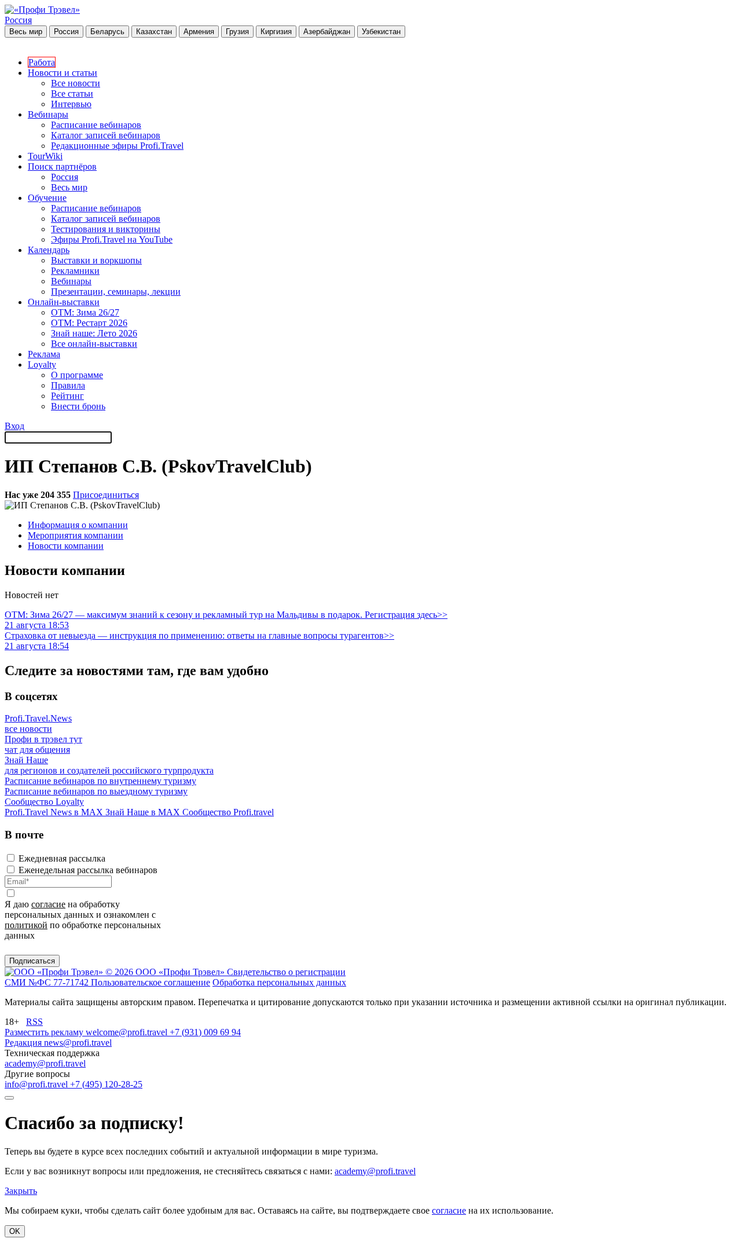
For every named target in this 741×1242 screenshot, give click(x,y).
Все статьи (72, 93)
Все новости (75, 83)
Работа (41, 62)
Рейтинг (67, 396)
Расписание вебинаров (96, 125)
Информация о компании (78, 525)
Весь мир (25, 31)
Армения (199, 31)
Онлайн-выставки (64, 302)
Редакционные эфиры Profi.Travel (117, 146)
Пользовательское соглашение (150, 982)
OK (14, 1231)
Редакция (24, 1042)
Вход (14, 426)
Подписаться (32, 961)
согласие (48, 904)
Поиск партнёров (62, 166)
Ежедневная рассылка (62, 858)
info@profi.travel (37, 1084)
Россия (18, 20)
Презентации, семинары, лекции (116, 291)
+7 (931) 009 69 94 (205, 1032)
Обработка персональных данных (279, 982)
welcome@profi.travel (128, 1032)
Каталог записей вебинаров (105, 135)
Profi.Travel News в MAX (55, 812)
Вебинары (48, 114)
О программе (77, 375)
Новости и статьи (62, 73)
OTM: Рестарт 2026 (89, 323)
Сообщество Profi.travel (228, 812)
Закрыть (21, 1191)
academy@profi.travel (45, 1063)
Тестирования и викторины (105, 229)
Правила (68, 385)
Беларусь (107, 31)
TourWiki (45, 156)
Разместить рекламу (45, 1032)
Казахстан (154, 31)
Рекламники (75, 271)
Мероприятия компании (75, 535)
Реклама (44, 354)
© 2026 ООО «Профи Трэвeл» (166, 972)
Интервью (71, 104)
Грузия (237, 31)
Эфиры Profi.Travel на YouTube (112, 239)
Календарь (48, 250)
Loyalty (42, 364)
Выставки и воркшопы (96, 260)
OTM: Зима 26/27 (85, 312)
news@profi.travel (78, 1042)
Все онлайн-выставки (94, 344)
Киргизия (276, 31)
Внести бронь (78, 406)
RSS (34, 1022)
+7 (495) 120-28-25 (106, 1084)
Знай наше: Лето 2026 (94, 333)
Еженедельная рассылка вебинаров (88, 870)
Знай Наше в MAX (143, 812)
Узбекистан (381, 31)
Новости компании (66, 546)
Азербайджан (326, 31)
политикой (26, 925)
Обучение (47, 198)
